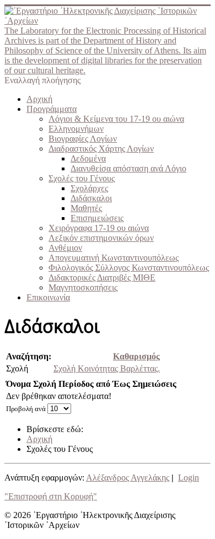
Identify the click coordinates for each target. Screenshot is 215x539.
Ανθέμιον (65, 247)
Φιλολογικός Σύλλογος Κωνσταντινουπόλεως (129, 267)
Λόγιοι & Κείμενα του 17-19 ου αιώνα (116, 118)
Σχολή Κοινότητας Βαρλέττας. (106, 368)
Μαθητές (86, 208)
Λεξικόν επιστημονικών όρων (101, 237)
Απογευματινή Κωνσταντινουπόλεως (114, 257)
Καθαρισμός (136, 356)
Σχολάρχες (89, 188)
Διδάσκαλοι (91, 198)
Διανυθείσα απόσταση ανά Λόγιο (128, 168)
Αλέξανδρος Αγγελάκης (127, 477)
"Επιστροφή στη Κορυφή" (50, 496)
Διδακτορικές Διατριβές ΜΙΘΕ (102, 277)
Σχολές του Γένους (82, 178)
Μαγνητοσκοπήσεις (83, 287)
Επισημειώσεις (97, 218)
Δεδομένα (88, 158)
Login (188, 477)
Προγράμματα (51, 109)
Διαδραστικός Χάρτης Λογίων (101, 148)
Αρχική (39, 99)
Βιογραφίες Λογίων (83, 138)
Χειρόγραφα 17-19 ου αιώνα (99, 228)
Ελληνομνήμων (76, 128)
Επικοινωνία (48, 297)
